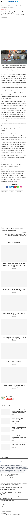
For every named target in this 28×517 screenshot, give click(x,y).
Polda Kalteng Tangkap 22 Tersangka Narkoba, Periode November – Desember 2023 (14, 265)
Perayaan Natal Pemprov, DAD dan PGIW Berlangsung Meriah (18, 437)
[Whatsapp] (18, 187)
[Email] (16, 515)
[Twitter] (10, 187)
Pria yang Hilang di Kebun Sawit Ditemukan (18, 445)
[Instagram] (21, 187)
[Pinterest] (15, 187)
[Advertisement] (14, 34)
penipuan (11, 191)
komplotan (4, 191)
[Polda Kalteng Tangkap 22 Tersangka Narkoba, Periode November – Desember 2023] (14, 253)
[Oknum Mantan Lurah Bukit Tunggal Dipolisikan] (14, 303)
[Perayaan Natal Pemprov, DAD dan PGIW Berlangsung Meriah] (14, 327)
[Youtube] (14, 515)
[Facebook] (7, 187)
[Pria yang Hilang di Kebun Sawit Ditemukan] (14, 351)
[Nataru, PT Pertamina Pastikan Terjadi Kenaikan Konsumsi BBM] (14, 279)
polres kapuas (19, 191)
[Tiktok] (18, 515)
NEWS (9, 5)
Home (2, 5)
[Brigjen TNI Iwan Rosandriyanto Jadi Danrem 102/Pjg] (14, 375)
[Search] (26, 1)
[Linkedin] (12, 187)
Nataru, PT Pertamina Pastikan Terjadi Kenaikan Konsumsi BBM (18, 420)
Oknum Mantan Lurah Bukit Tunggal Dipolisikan (18, 428)
